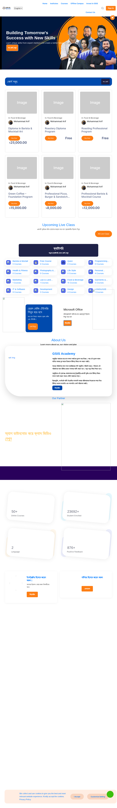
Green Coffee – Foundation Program (20, 195)
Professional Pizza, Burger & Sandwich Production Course (56, 195)
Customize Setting (98, 797)
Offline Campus (77, 3)
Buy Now (14, 138)
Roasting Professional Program (94, 130)
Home (45, 3)
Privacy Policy (25, 799)
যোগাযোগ (87, 589)
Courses (64, 3)
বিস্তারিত (67, 323)
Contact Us (90, 12)
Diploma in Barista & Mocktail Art (20, 130)
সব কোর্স (105, 81)
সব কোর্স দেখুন (12, 48)
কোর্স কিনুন (33, 327)
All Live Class (103, 234)
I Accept (77, 797)
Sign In (111, 8)
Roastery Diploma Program (55, 130)
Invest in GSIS (92, 3)
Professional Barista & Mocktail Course (94, 195)
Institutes (54, 3)
